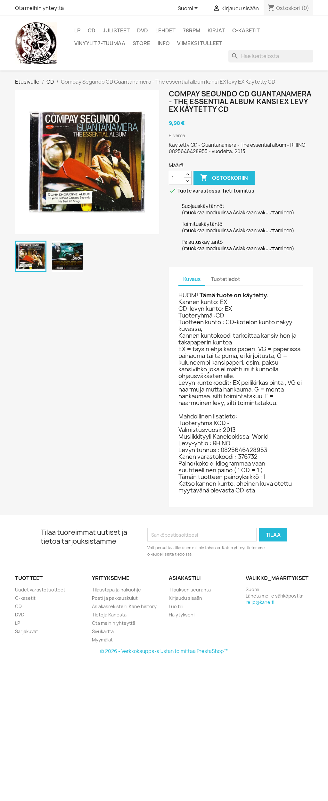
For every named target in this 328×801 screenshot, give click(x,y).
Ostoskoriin (224, 177)
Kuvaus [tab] (192, 279)
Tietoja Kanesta (109, 615)
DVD (142, 30)
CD (91, 30)
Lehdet (165, 30)
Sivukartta (103, 631)
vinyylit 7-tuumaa (99, 43)
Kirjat (216, 30)
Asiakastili (185, 578)
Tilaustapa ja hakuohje (116, 590)
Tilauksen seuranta (190, 590)
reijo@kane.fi (260, 602)
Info (164, 43)
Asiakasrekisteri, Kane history (124, 606)
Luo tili (176, 606)
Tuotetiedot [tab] (225, 279)
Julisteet (116, 30)
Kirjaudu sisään (185, 598)
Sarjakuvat (26, 631)
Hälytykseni (181, 615)
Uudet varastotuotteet (40, 590)
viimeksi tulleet (199, 43)
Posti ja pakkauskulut (115, 598)
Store (141, 43)
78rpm (191, 30)
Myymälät (102, 640)
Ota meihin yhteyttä (39, 8)
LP (77, 30)
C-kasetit (246, 30)
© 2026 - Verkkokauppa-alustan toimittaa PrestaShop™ (164, 651)
